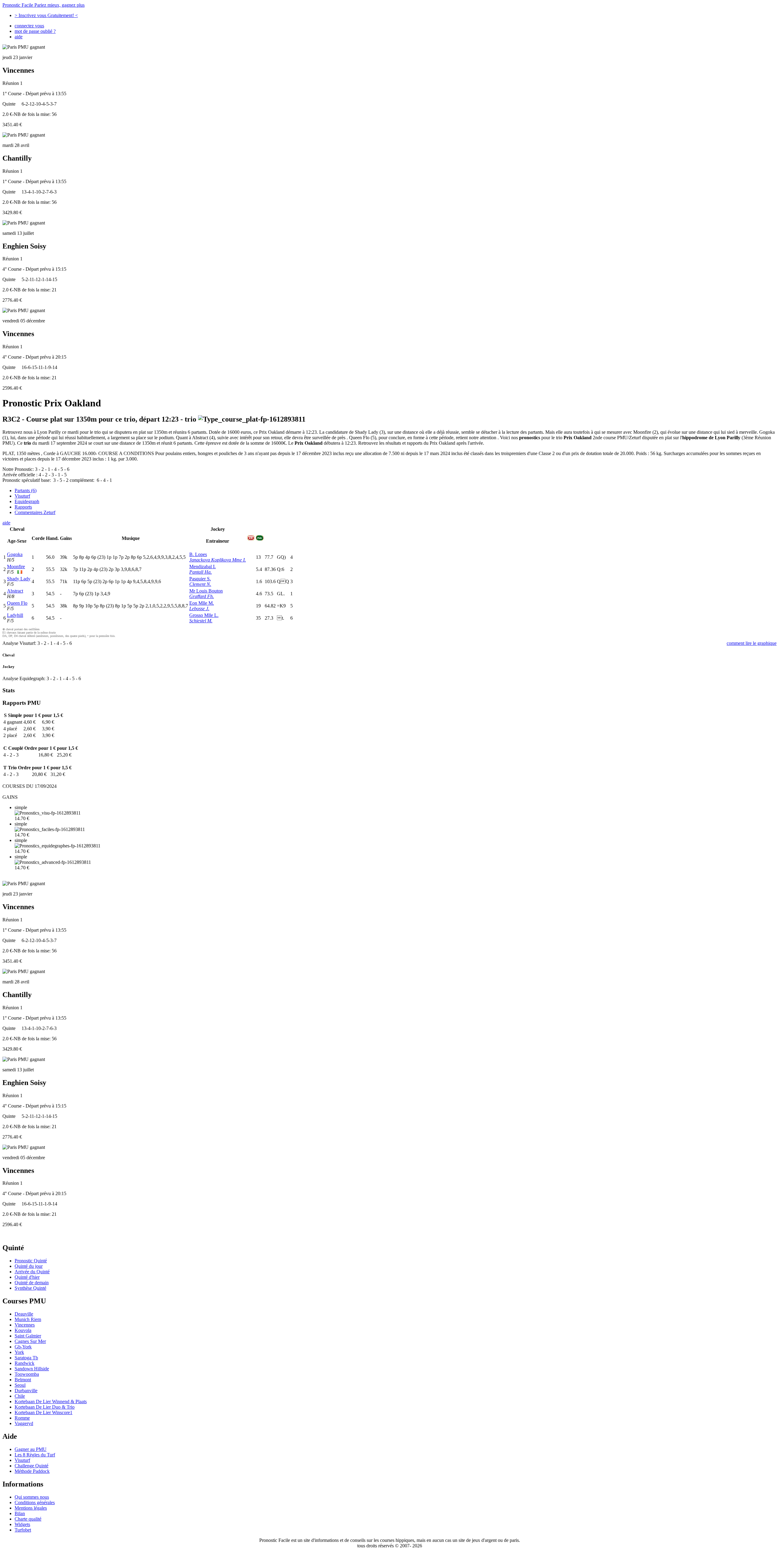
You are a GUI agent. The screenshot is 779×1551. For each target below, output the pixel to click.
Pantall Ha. (200, 572)
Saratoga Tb (26, 1357)
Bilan (20, 1513)
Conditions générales (35, 1502)
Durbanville (26, 1390)
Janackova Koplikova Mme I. (217, 559)
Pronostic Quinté (31, 1260)
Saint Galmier (28, 1335)
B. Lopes (198, 554)
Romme (22, 1418)
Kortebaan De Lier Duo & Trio (45, 1407)
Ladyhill (15, 615)
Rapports (23, 506)
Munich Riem (28, 1319)
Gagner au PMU (31, 1449)
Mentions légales (31, 1508)
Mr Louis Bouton (206, 590)
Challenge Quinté (31, 1465)
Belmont (23, 1379)
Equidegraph (27, 501)
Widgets (22, 1524)
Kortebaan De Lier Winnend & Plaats (51, 1401)
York (19, 1352)
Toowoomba (27, 1374)
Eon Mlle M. (201, 603)
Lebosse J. (199, 608)
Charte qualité (28, 1518)
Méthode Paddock (32, 1471)
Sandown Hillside (32, 1368)
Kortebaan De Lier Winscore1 (43, 1412)
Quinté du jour (29, 1266)
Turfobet (23, 1529)
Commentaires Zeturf (35, 512)
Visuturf (22, 496)
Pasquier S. (200, 578)
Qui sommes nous (32, 1497)
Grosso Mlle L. (203, 615)
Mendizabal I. (202, 566)
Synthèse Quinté (30, 1288)
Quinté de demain (32, 1282)
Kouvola (23, 1330)
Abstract (15, 590)
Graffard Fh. (201, 596)
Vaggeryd (24, 1423)
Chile (20, 1396)
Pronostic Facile (43, 5)
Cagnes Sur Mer (30, 1341)
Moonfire (16, 566)
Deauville (24, 1313)
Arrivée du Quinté (32, 1271)
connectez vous (29, 25)
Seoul (20, 1385)
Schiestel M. (200, 620)
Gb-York (23, 1346)
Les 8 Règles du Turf (35, 1454)
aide (19, 36)
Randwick (24, 1363)
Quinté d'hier (27, 1277)
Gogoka (15, 554)
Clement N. (200, 584)
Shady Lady (18, 578)
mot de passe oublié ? (35, 31)
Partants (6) (26, 490)
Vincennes (25, 1324)
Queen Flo (17, 603)
